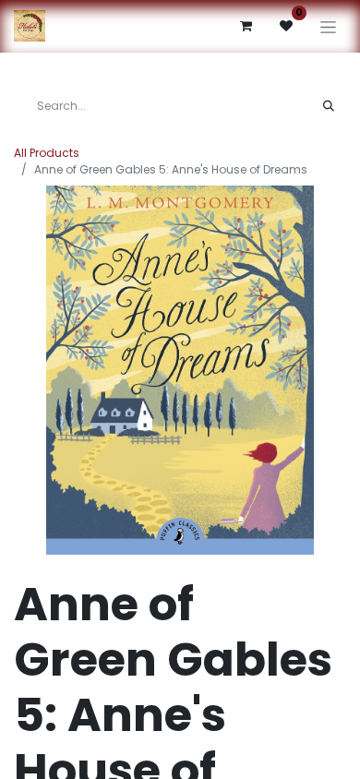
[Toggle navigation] (328, 26)
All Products (46, 153)
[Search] (328, 106)
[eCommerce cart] (245, 25)
